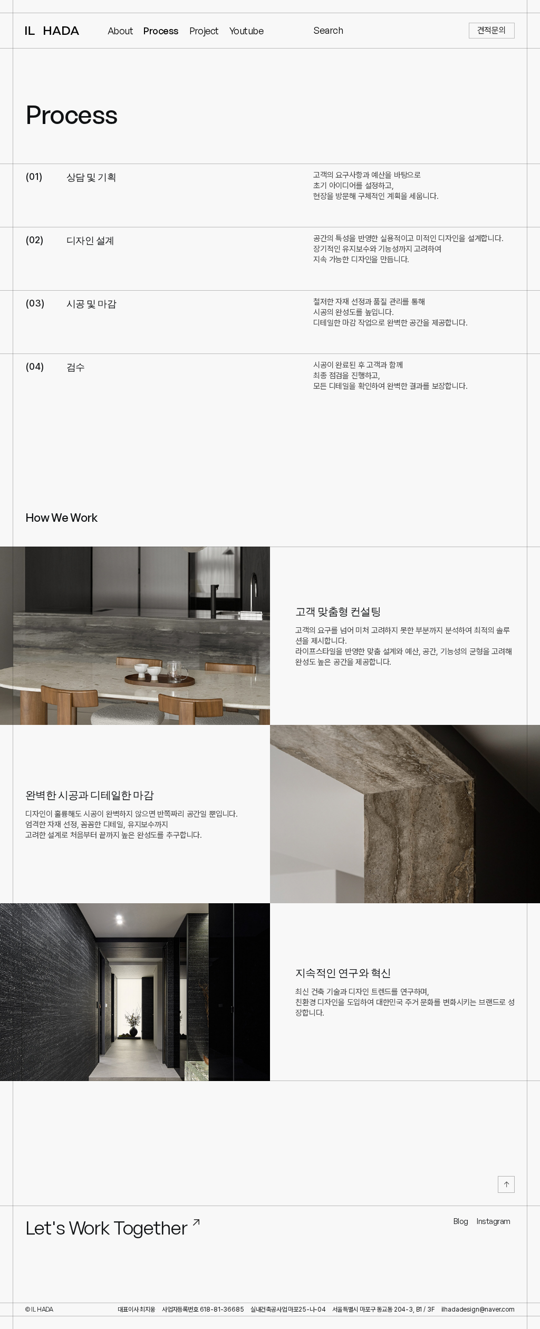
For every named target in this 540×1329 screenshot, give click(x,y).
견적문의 (491, 30)
